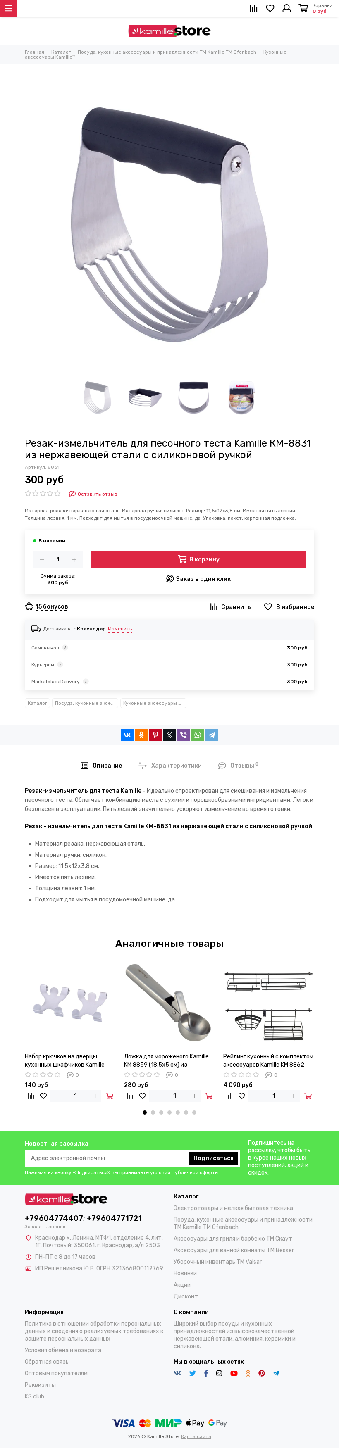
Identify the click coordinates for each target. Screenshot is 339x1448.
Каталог (37, 703)
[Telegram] (211, 735)
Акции (182, 1285)
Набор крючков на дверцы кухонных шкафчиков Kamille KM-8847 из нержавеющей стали (65, 1061)
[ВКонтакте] (127, 735)
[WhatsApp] (197, 735)
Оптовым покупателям (56, 1373)
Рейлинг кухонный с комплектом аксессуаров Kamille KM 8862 (268, 1060)
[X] (169, 735)
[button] (145, 1112)
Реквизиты (40, 1385)
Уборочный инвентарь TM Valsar (218, 1261)
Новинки (185, 1273)
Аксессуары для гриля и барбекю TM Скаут (233, 1238)
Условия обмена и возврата (63, 1350)
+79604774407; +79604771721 (83, 1218)
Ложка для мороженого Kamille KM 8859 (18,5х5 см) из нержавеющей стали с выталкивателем (166, 1061)
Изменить (120, 629)
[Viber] (183, 735)
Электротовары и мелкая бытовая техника (233, 1208)
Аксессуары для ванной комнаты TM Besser (234, 1250)
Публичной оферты (195, 1172)
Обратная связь (47, 1361)
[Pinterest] (155, 735)
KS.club (34, 1396)
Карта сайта (196, 1436)
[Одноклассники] (141, 735)
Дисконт (186, 1296)
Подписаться (213, 1158)
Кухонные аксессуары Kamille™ (154, 703)
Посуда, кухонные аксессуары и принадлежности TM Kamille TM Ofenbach (86, 703)
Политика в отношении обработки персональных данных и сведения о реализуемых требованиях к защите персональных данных (94, 1331)
